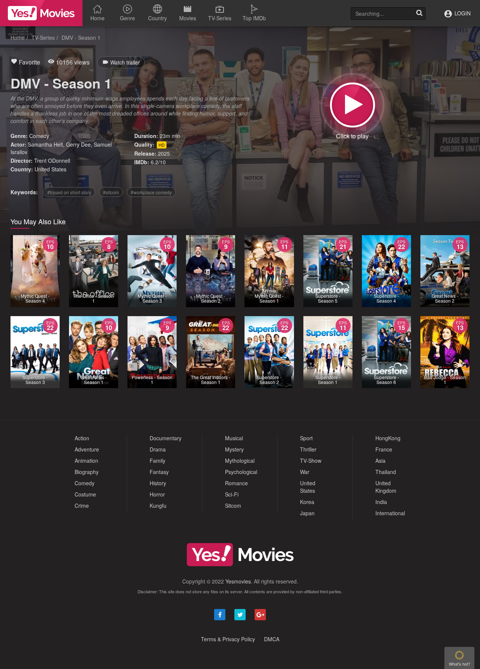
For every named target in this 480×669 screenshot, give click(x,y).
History (158, 483)
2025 (164, 153)
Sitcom (233, 505)
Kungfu (158, 505)
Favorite (28, 62)
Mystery (234, 449)
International (390, 513)
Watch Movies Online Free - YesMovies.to (41, 13)
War (304, 472)
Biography (87, 472)
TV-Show (310, 460)
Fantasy (159, 472)
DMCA (271, 639)
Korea (307, 502)
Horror (157, 494)
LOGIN (462, 13)
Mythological (240, 460)
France (383, 449)
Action (82, 438)
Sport (306, 438)
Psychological (241, 472)
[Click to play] (352, 105)
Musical (234, 438)
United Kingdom (385, 486)
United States (50, 169)
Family (157, 460)
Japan (307, 513)
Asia (380, 460)
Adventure (87, 449)
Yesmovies (238, 581)
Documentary (166, 438)
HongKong (387, 438)
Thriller (308, 449)
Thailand (385, 472)
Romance (236, 483)
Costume (85, 494)
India (381, 502)
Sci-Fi (231, 494)
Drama (158, 449)
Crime (82, 505)
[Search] (419, 13)
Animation (86, 460)
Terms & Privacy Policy (228, 639)
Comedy (39, 136)
